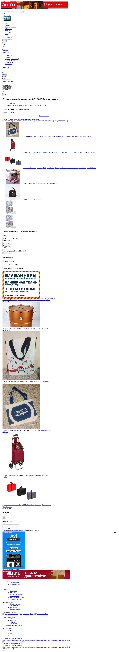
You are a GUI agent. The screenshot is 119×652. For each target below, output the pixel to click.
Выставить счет (15, 609)
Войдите (5, 530)
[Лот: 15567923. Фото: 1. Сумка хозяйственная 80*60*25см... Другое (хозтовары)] (9, 213)
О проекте (6, 581)
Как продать (14, 592)
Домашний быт (16, 105)
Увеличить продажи (16, 594)
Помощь (5, 589)
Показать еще (7, 508)
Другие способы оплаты (14, 625)
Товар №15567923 (39, 105)
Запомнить (7, 73)
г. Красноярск (7, 105)
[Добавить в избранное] (3, 242)
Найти (4, 41)
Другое (31, 105)
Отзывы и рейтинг (16, 599)
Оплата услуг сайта (9, 617)
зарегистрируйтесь (17, 530)
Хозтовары (25, 105)
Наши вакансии (15, 582)
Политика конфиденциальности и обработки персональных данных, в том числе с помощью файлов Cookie (37, 640)
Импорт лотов (14, 596)
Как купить (13, 591)
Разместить (5, 50)
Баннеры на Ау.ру (15, 604)
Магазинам (13, 607)
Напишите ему (44, 116)
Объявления (14, 605)
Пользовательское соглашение (12, 638)
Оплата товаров (8, 628)
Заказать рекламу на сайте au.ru (12, 569)
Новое (12, 261)
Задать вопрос (7, 240)
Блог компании (15, 584)
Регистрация (6, 80)
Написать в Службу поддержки (12, 643)
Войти (4, 76)
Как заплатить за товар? (17, 597)
